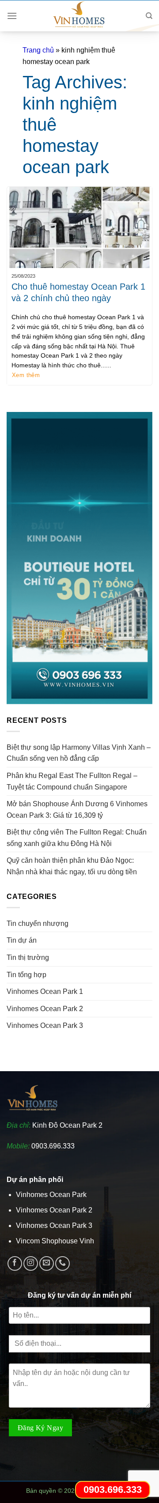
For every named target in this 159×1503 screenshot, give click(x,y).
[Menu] (12, 15)
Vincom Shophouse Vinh (55, 1241)
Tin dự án (22, 940)
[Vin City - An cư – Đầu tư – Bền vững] (79, 15)
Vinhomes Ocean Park (51, 1194)
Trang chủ (38, 50)
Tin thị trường (28, 957)
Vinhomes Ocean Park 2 (45, 1008)
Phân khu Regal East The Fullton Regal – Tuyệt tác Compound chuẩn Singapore (72, 781)
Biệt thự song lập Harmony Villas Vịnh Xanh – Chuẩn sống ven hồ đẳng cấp (79, 753)
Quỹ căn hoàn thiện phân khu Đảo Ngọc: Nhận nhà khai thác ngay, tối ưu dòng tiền (72, 866)
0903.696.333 (53, 1146)
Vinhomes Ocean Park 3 (45, 1025)
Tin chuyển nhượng (37, 923)
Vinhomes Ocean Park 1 (45, 991)
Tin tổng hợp (26, 974)
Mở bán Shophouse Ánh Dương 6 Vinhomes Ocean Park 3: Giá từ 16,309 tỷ (77, 809)
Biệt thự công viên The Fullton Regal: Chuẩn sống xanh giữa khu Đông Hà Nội (77, 837)
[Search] (149, 16)
